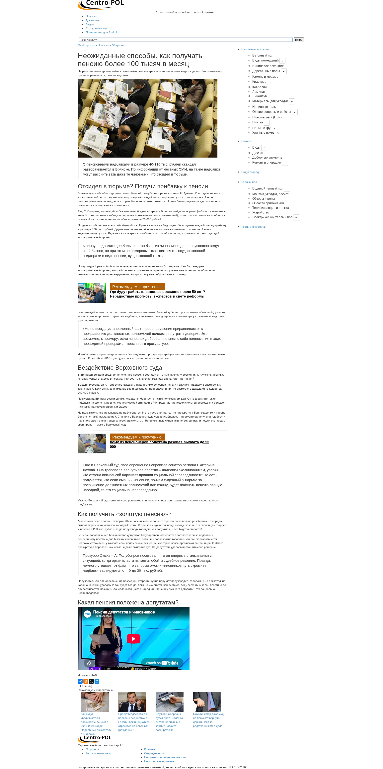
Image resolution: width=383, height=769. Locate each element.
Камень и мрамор (265, 76)
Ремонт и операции (266, 162)
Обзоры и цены (263, 198)
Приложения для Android (102, 32)
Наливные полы (264, 106)
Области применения (268, 203)
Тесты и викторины (253, 226)
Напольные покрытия (255, 49)
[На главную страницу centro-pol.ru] (94, 739)
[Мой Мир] (97, 681)
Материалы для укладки (270, 101)
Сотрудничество (96, 28)
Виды (256, 147)
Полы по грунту (263, 127)
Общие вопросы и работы (271, 111)
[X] (91, 681)
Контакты (150, 749)
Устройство (260, 212)
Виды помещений (265, 60)
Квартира (259, 81)
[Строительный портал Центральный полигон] (101, 5)
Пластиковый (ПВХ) (267, 117)
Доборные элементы (267, 157)
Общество (118, 45)
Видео (90, 24)
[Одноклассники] (85, 681)
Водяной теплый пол (267, 188)
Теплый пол (249, 182)
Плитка (257, 122)
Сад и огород (250, 172)
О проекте (92, 749)
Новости (91, 16)
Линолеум (259, 96)
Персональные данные (159, 761)
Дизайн (257, 153)
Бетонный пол (262, 55)
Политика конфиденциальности (165, 757)
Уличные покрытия (266, 132)
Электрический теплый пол (272, 217)
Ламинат (258, 91)
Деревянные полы (266, 70)
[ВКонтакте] (80, 681)
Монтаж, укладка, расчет (270, 194)
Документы (93, 20)
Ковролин (259, 87)
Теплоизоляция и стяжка (270, 207)
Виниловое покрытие (268, 66)
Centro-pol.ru (86, 45)
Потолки (246, 141)
